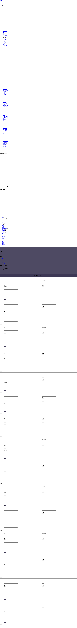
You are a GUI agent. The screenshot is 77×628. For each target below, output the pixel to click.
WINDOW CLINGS (5, 116)
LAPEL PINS (4, 148)
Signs (2, 235)
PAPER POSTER (5, 119)
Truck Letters (3, 244)
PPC (3, 109)
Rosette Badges (3, 230)
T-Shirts (2, 241)
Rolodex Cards (3, 229)
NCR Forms (3, 219)
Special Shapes (3, 236)
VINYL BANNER (5, 117)
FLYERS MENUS (5, 93)
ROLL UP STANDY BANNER (7, 122)
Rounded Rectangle (4, 231)
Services (2, 233)
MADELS (4, 144)
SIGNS (4, 115)
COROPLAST (5, 129)
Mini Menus (3, 216)
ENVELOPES (5, 91)
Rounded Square (3, 232)
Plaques (2, 222)
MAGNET (4, 118)
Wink (2, 245)
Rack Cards (3, 225)
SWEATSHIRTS (5, 132)
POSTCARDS (5, 96)
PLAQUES (4, 146)
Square (2, 237)
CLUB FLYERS (5, 89)
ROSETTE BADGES (5, 141)
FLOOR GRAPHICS (5, 121)
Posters (2, 224)
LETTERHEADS (5, 94)
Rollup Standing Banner (4, 228)
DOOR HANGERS (5, 90)
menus (2, 215)
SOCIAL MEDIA (5, 106)
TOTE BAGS (4, 135)
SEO (3, 107)
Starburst (3, 239)
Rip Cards (3, 226)
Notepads (3, 220)
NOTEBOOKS (5, 142)
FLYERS (4, 92)
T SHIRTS (4, 131)
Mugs (2, 217)
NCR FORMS (5, 95)
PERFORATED (5, 120)
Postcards (3, 223)
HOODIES (4, 133)
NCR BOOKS (5, 103)
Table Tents (3, 242)
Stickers (2, 240)
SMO (3, 108)
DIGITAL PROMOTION (5, 105)
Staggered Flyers (3, 238)
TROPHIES (4, 147)
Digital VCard (3, 104)
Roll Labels (3, 227)
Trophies (3, 243)
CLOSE (1, 324)
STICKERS (4, 102)
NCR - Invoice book (4, 218)
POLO (4, 134)
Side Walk (3, 234)
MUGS (4, 145)
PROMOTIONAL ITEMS (5, 130)
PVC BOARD (5, 128)
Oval (2, 221)
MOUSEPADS (5, 143)
